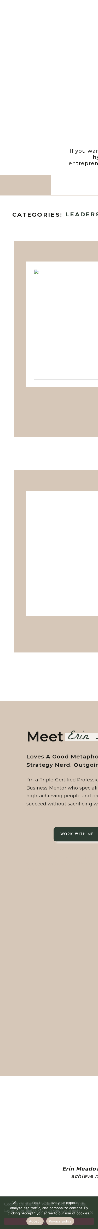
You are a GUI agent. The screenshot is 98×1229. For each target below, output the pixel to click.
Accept (35, 1221)
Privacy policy (60, 1221)
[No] (91, 1212)
